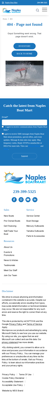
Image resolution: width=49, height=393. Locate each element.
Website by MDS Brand (12, 390)
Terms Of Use (25, 374)
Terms (6, 149)
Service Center (33, 216)
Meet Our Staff (10, 270)
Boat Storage (32, 221)
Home (5, 19)
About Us (8, 247)
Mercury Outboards (35, 226)
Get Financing (10, 226)
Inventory (25, 46)
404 (11, 19)
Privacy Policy (34, 146)
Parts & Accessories (35, 236)
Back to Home (24, 54)
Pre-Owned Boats (12, 221)
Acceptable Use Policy (12, 385)
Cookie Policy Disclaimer (13, 378)
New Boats (9, 216)
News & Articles (11, 260)
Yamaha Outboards (35, 231)
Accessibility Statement (12, 381)
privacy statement (10, 342)
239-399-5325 (42, 3)
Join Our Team (10, 275)
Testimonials (9, 265)
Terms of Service (34, 324)
